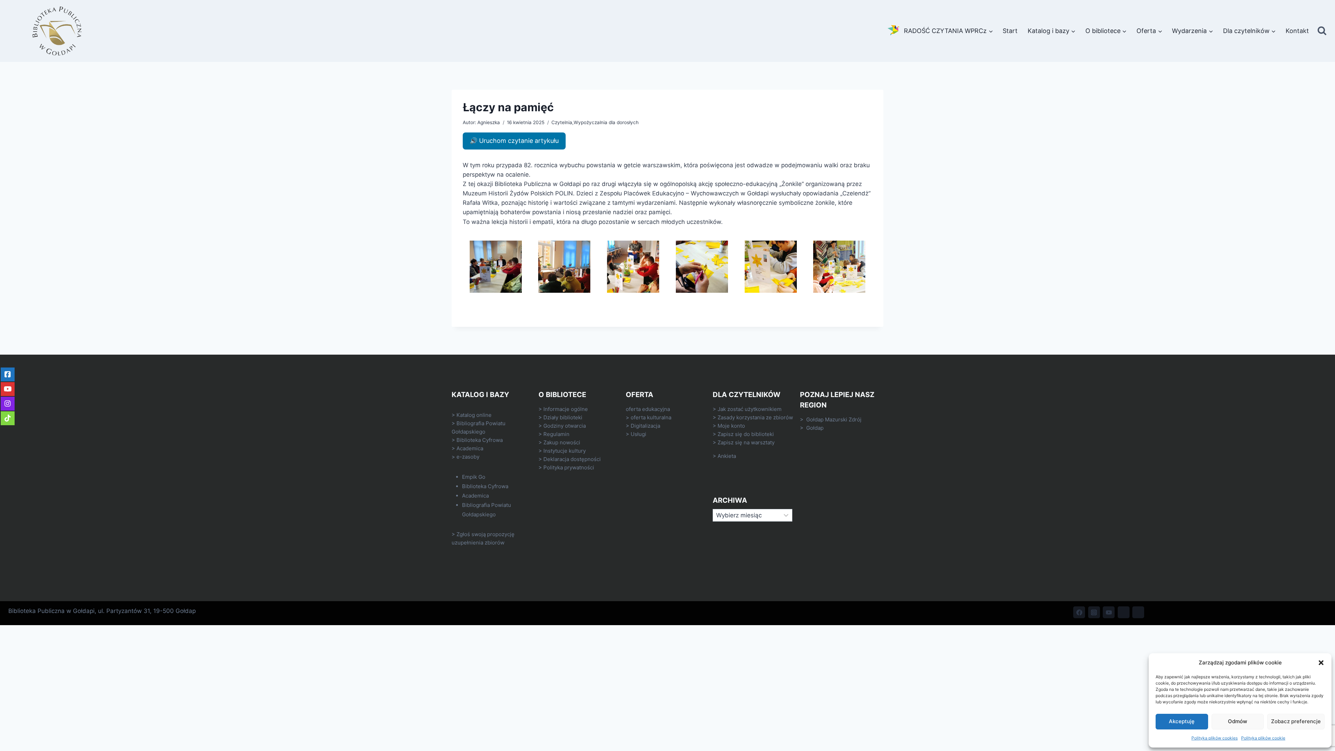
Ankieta (727, 456)
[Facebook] (1079, 612)
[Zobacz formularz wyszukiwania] (1322, 31)
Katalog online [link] (474, 415)
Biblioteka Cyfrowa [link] (479, 440)
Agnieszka (488, 122)
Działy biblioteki (562, 417)
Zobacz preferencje (1296, 721)
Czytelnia (561, 122)
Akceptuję (1182, 721)
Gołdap (815, 428)
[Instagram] (1094, 612)
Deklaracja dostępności (572, 459)
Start (1010, 30)
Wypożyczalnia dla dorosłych (606, 122)
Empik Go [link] (473, 477)
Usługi (638, 434)
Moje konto (731, 425)
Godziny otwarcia (564, 425)
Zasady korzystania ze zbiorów (755, 417)
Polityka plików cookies (1214, 738)
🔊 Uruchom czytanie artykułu (514, 140)
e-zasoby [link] (467, 456)
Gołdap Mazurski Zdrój (833, 419)
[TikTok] (1124, 612)
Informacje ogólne (565, 409)
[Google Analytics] (1138, 612)
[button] (1321, 662)
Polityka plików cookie (1263, 738)
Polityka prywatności (568, 467)
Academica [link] (469, 448)
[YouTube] (1109, 612)
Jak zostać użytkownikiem (750, 409)
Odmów (1237, 721)
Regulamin (556, 434)
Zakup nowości (561, 442)
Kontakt (1297, 30)
